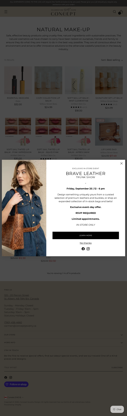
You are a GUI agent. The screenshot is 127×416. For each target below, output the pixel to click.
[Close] (121, 163)
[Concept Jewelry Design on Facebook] (83, 249)
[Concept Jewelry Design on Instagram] (88, 249)
